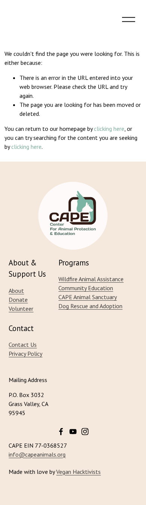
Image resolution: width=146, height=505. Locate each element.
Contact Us (23, 344)
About (16, 290)
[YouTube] (73, 431)
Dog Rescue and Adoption (90, 306)
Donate (18, 299)
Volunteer (21, 308)
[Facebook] (61, 431)
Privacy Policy (25, 353)
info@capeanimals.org (37, 454)
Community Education (85, 288)
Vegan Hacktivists (78, 471)
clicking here (109, 128)
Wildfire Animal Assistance (91, 279)
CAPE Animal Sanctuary (87, 297)
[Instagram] (85, 431)
